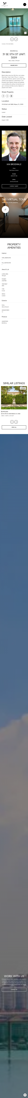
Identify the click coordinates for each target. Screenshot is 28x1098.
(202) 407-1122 (14, 176)
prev (12, 39)
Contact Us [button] (14, 989)
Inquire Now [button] (14, 65)
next (16, 39)
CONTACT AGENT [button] (14, 186)
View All (14, 427)
